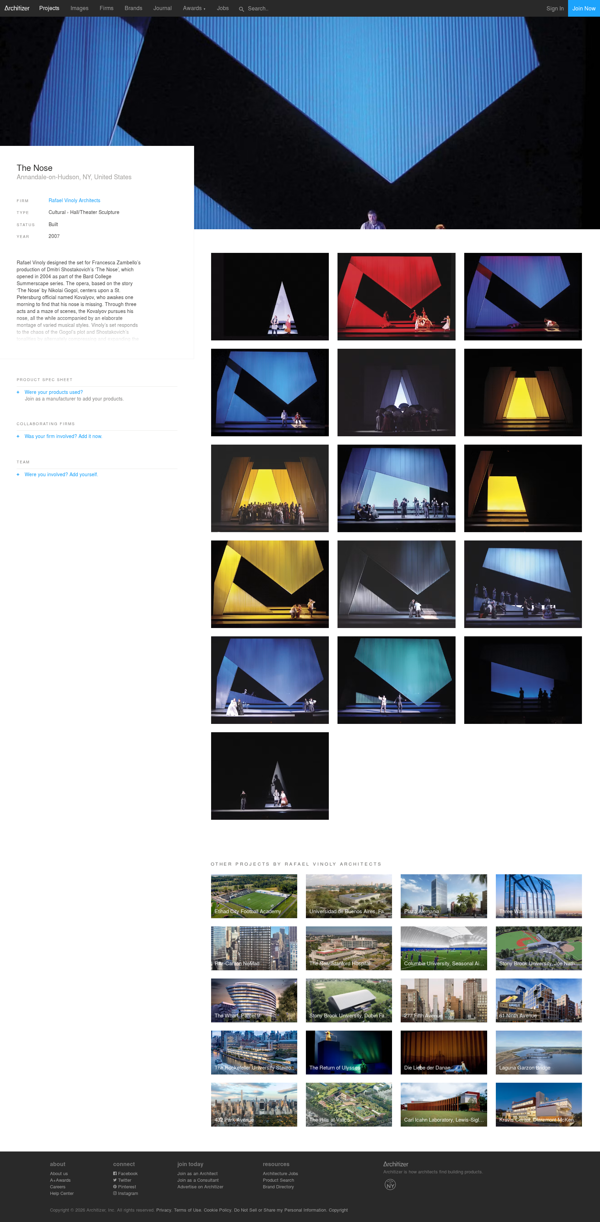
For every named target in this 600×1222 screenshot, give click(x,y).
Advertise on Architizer (200, 1186)
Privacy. (164, 1209)
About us (59, 1173)
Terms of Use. (188, 1209)
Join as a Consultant (198, 1179)
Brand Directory (278, 1186)
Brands (133, 8)
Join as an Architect (197, 1173)
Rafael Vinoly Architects (74, 200)
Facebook (127, 1173)
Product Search (278, 1179)
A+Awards (60, 1179)
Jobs (223, 8)
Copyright (338, 1209)
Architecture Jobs (280, 1173)
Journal (162, 8)
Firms (107, 8)
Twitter (124, 1179)
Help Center (62, 1193)
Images (79, 8)
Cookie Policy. (218, 1209)
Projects (49, 8)
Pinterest (126, 1186)
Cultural (57, 211)
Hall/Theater (83, 211)
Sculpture (109, 211)
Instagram (127, 1193)
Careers (58, 1186)
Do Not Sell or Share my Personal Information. (280, 1209)
